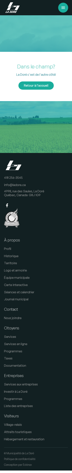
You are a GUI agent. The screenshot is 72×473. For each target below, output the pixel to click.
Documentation (15, 365)
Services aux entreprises (21, 384)
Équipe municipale (17, 278)
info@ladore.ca (15, 185)
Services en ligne (15, 344)
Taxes (8, 358)
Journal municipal (16, 299)
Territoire (10, 263)
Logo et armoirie (15, 270)
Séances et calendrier (19, 292)
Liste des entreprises (18, 406)
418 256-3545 (13, 178)
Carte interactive (16, 285)
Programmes (13, 351)
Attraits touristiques (18, 432)
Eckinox (27, 464)
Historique (11, 256)
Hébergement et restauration (24, 439)
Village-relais (13, 425)
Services (10, 337)
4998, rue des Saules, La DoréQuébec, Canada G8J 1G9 (24, 193)
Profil (7, 249)
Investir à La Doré (15, 391)
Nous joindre (13, 318)
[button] (63, 8)
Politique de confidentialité (19, 459)
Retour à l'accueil (36, 85)
